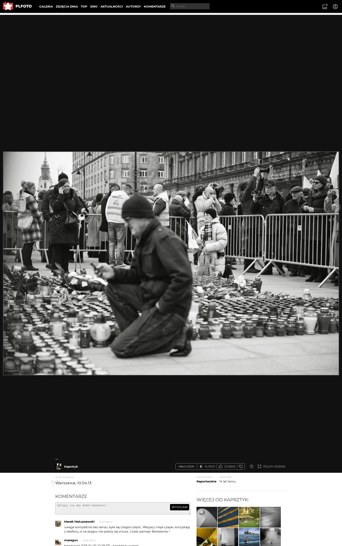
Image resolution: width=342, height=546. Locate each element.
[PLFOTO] (17, 6)
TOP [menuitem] (84, 6)
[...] (58, 466)
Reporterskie (206, 481)
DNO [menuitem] (94, 6)
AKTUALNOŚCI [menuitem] (112, 6)
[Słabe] (241, 466)
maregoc (71, 540)
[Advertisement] (171, 42)
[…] (207, 517)
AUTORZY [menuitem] (133, 6)
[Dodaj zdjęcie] (325, 6)
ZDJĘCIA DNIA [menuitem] (67, 6)
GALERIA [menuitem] (46, 6)
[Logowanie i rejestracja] (335, 6)
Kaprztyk (71, 466)
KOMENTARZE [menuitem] (155, 6)
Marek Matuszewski (79, 521)
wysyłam (179, 507)
